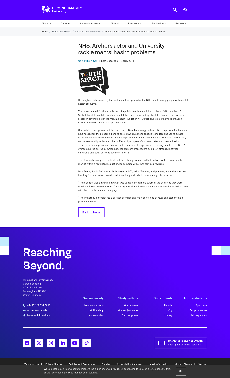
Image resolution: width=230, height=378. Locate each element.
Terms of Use (31, 364)
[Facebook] (27, 343)
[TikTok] (86, 343)
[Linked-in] (63, 343)
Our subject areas (128, 310)
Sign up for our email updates (185, 343)
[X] (39, 343)
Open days (201, 305)
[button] (46, 23)
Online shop (97, 310)
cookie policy (63, 373)
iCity (170, 310)
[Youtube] (75, 343)
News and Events (61, 32)
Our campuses (130, 315)
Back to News (91, 212)
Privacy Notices (53, 364)
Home (44, 32)
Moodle (168, 305)
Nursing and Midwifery (87, 32)
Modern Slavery (183, 364)
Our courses (131, 305)
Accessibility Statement (129, 364)
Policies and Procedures (82, 364)
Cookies (106, 364)
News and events (94, 305)
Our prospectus (198, 310)
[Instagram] (51, 343)
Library (168, 315)
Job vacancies (96, 315)
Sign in (202, 364)
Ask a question (199, 315)
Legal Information (158, 364)
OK (181, 371)
